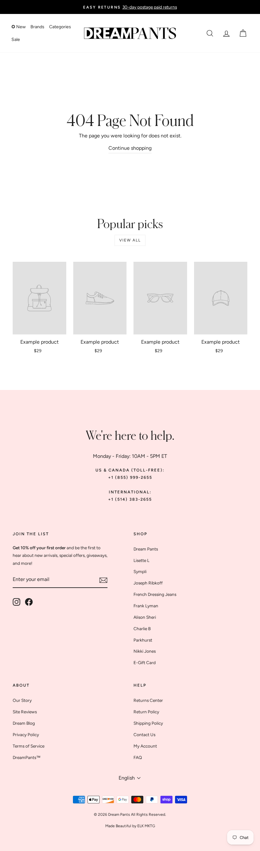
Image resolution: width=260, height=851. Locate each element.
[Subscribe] (103, 579)
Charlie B (142, 628)
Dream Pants (145, 548)
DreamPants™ (27, 757)
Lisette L (141, 560)
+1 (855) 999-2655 (130, 477)
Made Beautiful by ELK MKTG (130, 826)
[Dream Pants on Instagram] (16, 601)
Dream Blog (24, 723)
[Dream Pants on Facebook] (29, 601)
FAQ (137, 757)
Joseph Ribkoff (148, 582)
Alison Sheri (144, 617)
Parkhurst (142, 640)
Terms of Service (28, 746)
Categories (60, 27)
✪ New (18, 27)
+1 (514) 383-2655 (130, 499)
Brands (37, 27)
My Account (145, 746)
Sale (15, 39)
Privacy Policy (26, 734)
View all (129, 240)
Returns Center (148, 700)
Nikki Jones (144, 651)
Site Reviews (25, 711)
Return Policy (146, 711)
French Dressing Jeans (154, 594)
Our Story (22, 700)
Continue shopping (130, 148)
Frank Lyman (145, 605)
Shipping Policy (148, 723)
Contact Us (144, 734)
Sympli (139, 571)
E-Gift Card (144, 662)
